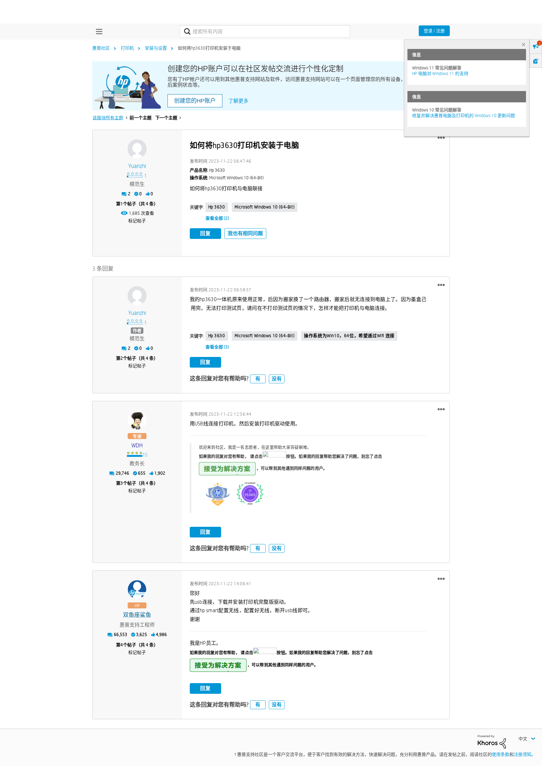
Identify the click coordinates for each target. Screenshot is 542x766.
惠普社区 (101, 48)
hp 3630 (216, 207)
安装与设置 (156, 48)
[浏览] (97, 31)
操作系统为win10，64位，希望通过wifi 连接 (349, 335)
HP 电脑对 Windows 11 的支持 (440, 73)
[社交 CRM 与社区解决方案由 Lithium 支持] (492, 741)
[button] (441, 138)
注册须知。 (525, 754)
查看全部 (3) (217, 347)
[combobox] (265, 31)
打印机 (127, 48)
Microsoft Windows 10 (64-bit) (265, 207)
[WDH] (137, 420)
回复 (205, 233)
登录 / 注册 (434, 31)
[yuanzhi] (137, 148)
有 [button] (257, 378)
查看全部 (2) (217, 218)
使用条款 (500, 754)
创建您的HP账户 (195, 101)
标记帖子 (137, 221)
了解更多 (238, 101)
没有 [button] (277, 378)
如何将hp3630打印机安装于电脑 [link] (209, 48)
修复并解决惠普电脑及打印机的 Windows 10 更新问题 (463, 115)
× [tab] (523, 44)
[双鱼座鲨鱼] (137, 589)
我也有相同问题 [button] (245, 233)
